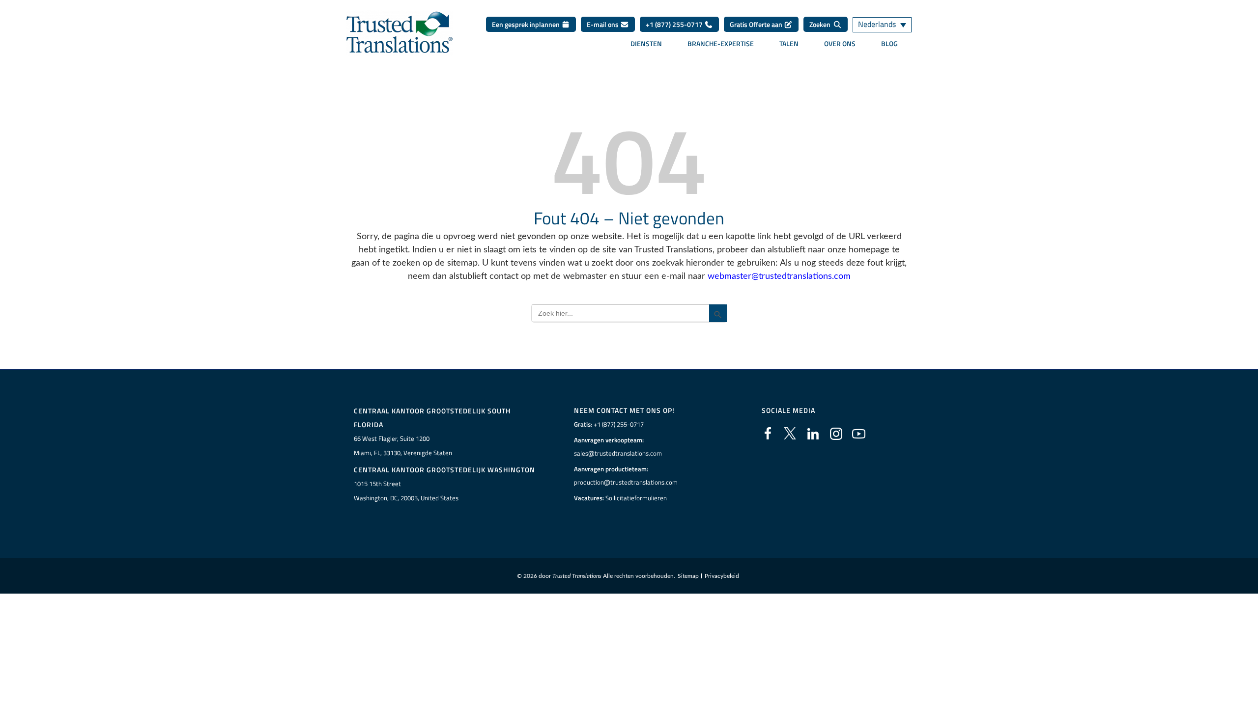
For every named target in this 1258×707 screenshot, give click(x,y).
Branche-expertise (720, 44)
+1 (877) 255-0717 (675, 24)
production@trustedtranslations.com (626, 482)
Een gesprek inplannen (526, 24)
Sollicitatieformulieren (636, 498)
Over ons (840, 44)
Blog (889, 44)
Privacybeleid (722, 576)
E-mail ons (603, 24)
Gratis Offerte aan (757, 24)
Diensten (646, 44)
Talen (789, 44)
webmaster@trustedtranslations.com (779, 276)
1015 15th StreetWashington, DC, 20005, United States (406, 491)
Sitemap (688, 576)
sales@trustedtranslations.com (618, 453)
